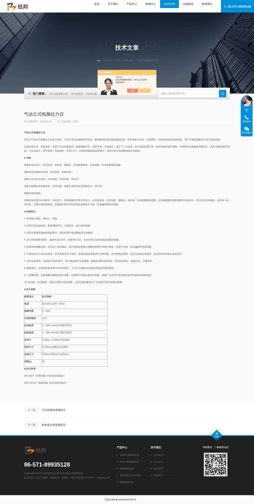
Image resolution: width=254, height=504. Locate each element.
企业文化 (158, 462)
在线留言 (188, 4)
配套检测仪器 (127, 482)
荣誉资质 (158, 468)
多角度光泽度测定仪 (54, 424)
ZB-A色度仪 (77, 94)
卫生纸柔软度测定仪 (54, 410)
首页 (97, 4)
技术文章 (169, 4)
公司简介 (158, 455)
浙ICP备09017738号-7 (83, 477)
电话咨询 (247, 121)
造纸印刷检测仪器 (129, 462)
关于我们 (113, 4)
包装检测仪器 (127, 468)
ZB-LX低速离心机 (58, 94)
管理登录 (54, 477)
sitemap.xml (103, 477)
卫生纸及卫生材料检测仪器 (132, 475)
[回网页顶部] (246, 111)
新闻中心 (150, 4)
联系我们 (207, 4)
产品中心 (132, 4)
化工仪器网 (42, 477)
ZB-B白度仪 (92, 94)
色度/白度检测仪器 (129, 455)
